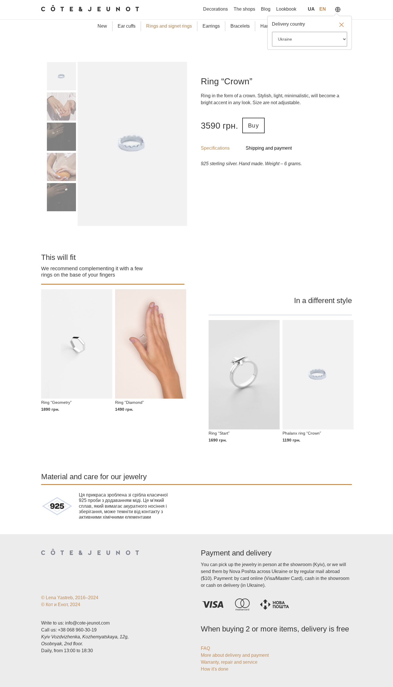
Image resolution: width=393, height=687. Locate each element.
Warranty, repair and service (229, 662)
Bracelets (240, 26)
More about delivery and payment (235, 655)
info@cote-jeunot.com (87, 623)
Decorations (215, 9)
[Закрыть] (341, 25)
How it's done (214, 669)
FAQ (205, 648)
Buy (253, 125)
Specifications (215, 148)
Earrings (211, 26)
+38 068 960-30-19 (77, 629)
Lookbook (286, 9)
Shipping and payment (269, 148)
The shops (244, 9)
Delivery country (288, 24)
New (102, 26)
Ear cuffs (127, 26)
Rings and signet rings (169, 26)
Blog (265, 9)
